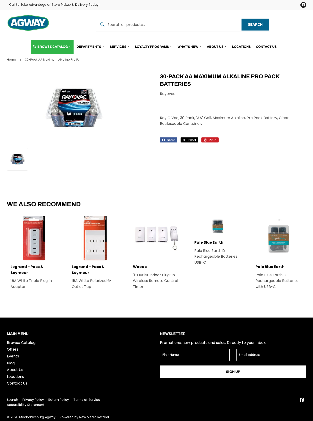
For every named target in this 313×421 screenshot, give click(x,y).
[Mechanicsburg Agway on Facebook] (302, 400)
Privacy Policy (33, 399)
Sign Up (233, 372)
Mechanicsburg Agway (37, 417)
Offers (12, 349)
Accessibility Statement (25, 404)
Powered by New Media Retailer (84, 417)
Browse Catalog (53, 46)
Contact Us (266, 46)
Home (11, 59)
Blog (11, 363)
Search (258, 24)
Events (13, 356)
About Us (215, 46)
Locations (241, 46)
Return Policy (58, 399)
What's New (188, 46)
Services (118, 46)
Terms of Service (86, 399)
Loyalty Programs (152, 46)
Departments (89, 46)
